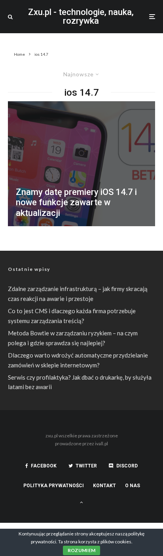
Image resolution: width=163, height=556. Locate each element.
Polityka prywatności (53, 485)
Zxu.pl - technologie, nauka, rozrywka (81, 16)
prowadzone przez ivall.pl (81, 443)
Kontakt (104, 485)
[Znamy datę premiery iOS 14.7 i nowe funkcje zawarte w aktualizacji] (81, 163)
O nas (132, 485)
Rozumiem (82, 550)
